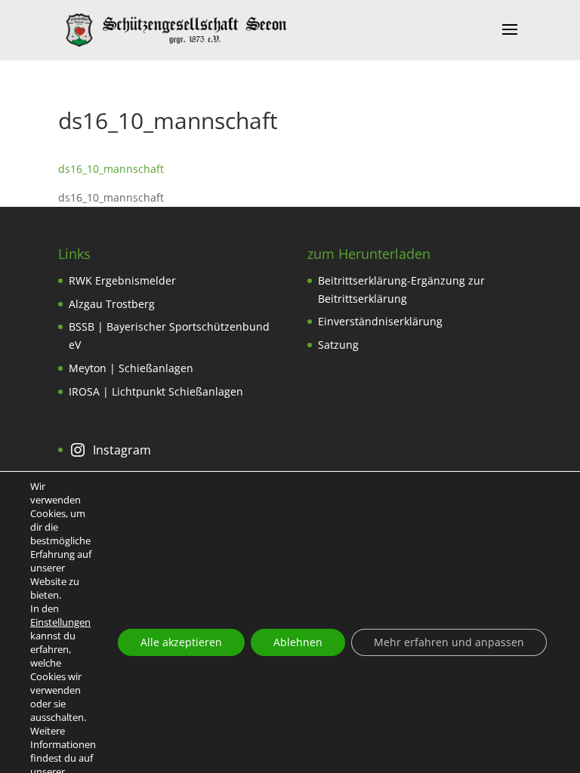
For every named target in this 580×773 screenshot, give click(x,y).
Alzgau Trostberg (112, 304)
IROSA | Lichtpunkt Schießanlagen (156, 391)
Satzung (338, 344)
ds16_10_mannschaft (111, 169)
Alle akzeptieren (181, 642)
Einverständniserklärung (380, 321)
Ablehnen (297, 642)
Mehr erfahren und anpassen (449, 642)
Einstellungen (60, 622)
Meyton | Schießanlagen (131, 368)
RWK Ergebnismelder (122, 280)
